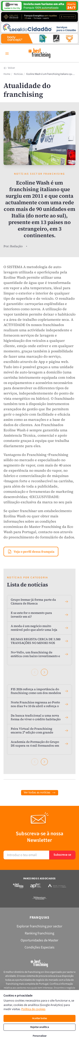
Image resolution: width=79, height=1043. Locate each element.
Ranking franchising (39, 933)
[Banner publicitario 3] (39, 28)
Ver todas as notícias (37, 792)
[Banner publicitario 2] (39, 17)
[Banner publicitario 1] (39, 6)
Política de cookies (33, 1009)
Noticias (18, 74)
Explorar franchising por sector (39, 926)
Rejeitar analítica (39, 1027)
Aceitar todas (39, 1018)
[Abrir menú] (7, 53)
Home (7, 74)
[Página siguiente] (44, 672)
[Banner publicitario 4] (39, 39)
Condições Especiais (39, 947)
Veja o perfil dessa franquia (34, 551)
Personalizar (40, 1036)
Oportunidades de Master (39, 940)
